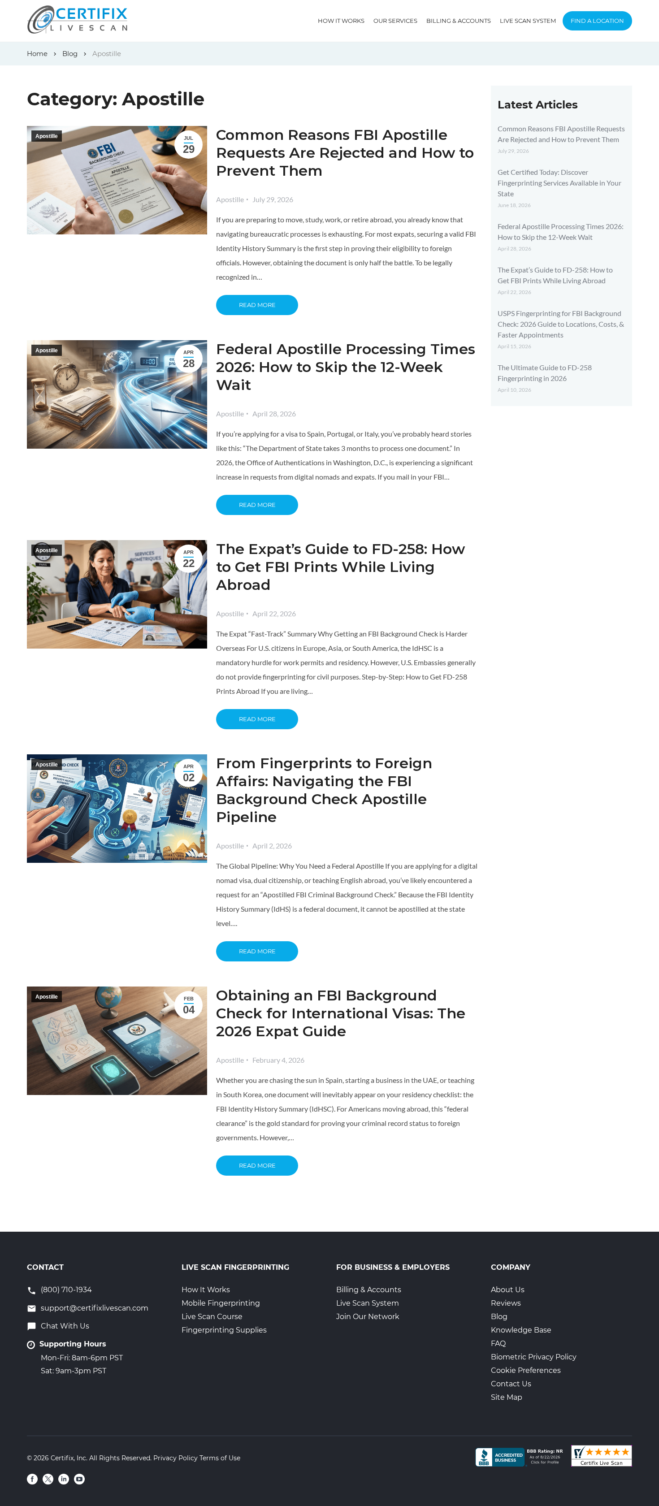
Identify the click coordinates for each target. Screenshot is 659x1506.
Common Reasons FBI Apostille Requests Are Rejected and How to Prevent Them (345, 152)
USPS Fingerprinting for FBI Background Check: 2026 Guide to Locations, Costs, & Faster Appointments (561, 324)
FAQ (498, 1343)
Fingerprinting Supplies (224, 1330)
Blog (499, 1316)
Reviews (506, 1303)
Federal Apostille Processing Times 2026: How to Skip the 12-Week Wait (345, 367)
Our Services (395, 20)
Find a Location (597, 20)
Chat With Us (65, 1326)
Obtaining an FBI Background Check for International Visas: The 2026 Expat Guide (340, 1013)
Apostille (46, 136)
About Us (508, 1289)
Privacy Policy (175, 1458)
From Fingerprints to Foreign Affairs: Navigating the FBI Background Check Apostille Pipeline (324, 790)
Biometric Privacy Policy (534, 1357)
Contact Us (511, 1384)
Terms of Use (219, 1458)
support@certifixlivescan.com (94, 1308)
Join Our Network (367, 1316)
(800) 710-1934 (66, 1289)
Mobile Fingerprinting (221, 1303)
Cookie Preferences (526, 1370)
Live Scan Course (212, 1316)
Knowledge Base (521, 1330)
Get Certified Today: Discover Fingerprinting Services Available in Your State (559, 183)
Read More (257, 304)
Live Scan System (528, 20)
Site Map (506, 1397)
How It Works (341, 20)
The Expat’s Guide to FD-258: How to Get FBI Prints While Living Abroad (340, 566)
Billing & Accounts (458, 20)
